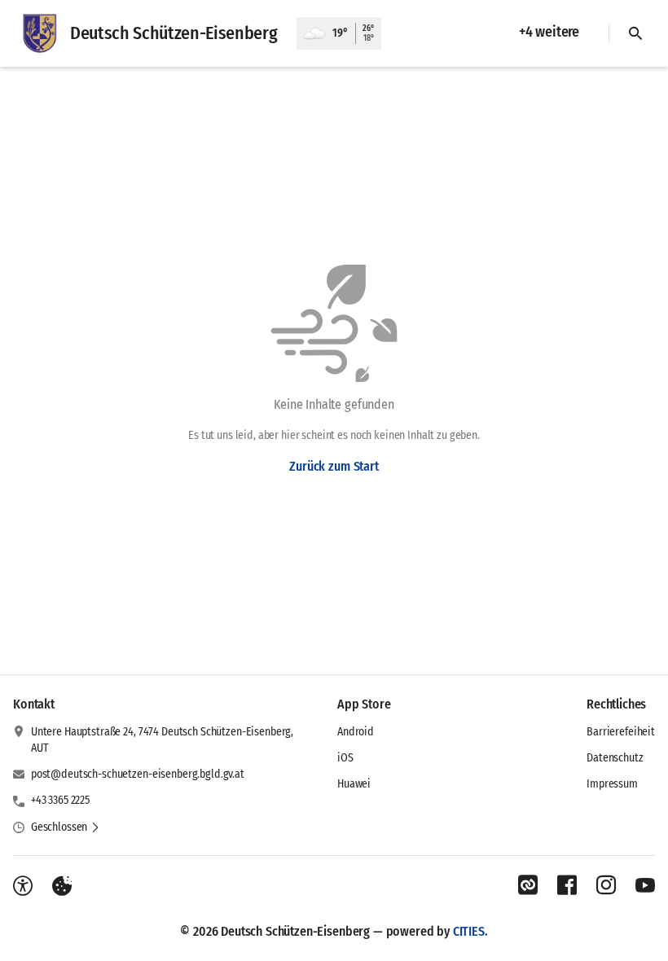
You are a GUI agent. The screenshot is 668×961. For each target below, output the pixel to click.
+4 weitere (549, 32)
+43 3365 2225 (60, 800)
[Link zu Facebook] (567, 885)
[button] (65, 827)
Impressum (612, 784)
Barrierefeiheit (621, 732)
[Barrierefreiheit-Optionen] (23, 886)
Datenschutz (615, 758)
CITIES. (470, 931)
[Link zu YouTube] (645, 885)
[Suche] (635, 33)
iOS (345, 758)
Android (355, 732)
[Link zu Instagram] (606, 885)
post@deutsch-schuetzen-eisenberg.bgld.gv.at (137, 774)
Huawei (354, 784)
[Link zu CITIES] (528, 885)
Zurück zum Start (333, 466)
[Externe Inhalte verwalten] (62, 886)
